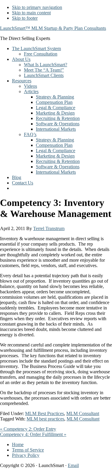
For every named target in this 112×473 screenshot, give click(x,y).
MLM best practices (45, 418)
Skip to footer (25, 18)
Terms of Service (28, 449)
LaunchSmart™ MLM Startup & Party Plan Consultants (53, 28)
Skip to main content (31, 12)
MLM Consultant (82, 413)
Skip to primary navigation (37, 7)
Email (73, 465)
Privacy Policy (25, 455)
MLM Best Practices (44, 413)
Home (18, 444)
